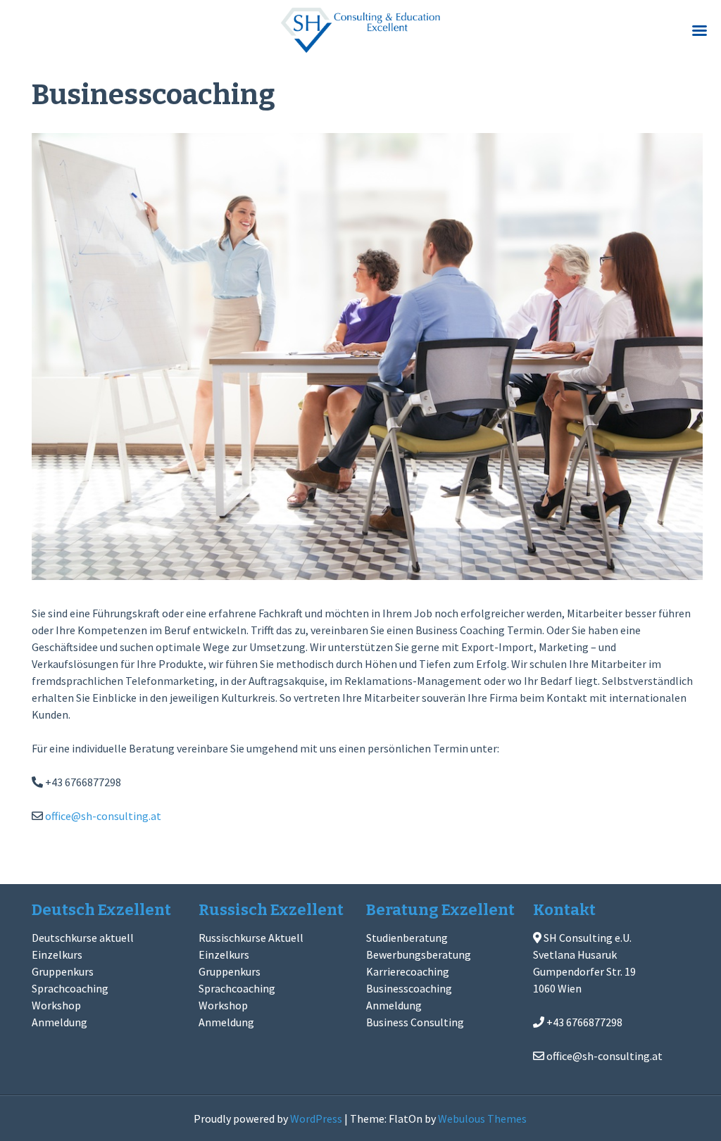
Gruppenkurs (63, 971)
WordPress (316, 1118)
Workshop (56, 1005)
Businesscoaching (409, 988)
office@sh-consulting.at (103, 816)
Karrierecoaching (407, 971)
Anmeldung (59, 1022)
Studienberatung (407, 938)
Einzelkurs (57, 954)
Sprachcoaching (70, 988)
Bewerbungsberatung (418, 954)
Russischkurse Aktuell (251, 938)
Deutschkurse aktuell (83, 938)
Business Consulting (415, 1022)
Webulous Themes (482, 1118)
